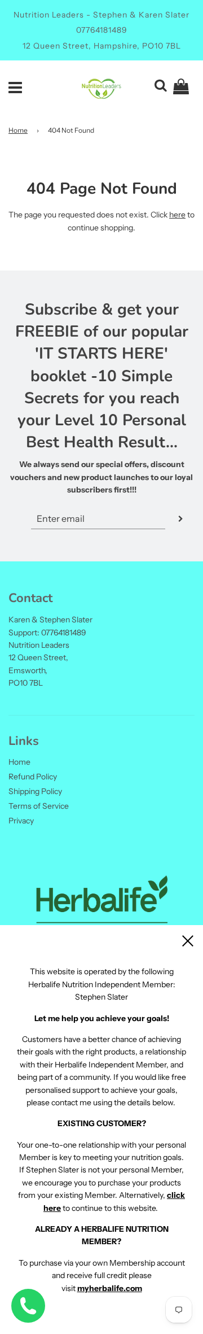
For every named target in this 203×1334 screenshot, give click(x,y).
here (177, 215)
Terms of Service (38, 806)
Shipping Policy (35, 791)
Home (18, 130)
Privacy (21, 821)
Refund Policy (32, 776)
